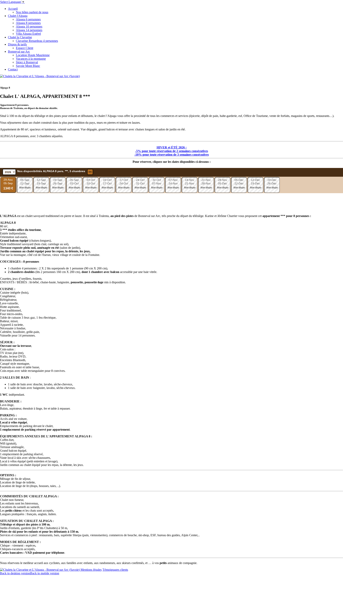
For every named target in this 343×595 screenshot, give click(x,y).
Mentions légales (91, 569)
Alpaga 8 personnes (28, 23)
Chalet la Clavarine (20, 37)
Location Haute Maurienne (33, 55)
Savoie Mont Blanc (28, 66)
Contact (13, 69)
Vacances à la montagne (31, 58)
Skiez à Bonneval (27, 62)
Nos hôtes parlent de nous (32, 12)
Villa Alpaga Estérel (28, 33)
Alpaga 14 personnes (29, 30)
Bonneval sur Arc (19, 51)
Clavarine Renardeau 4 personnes (37, 40)
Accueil (13, 8)
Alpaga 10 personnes (29, 26)
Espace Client (24, 48)
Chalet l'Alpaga (17, 15)
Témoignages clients (115, 569)
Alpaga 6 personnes (28, 19)
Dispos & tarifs (17, 44)
